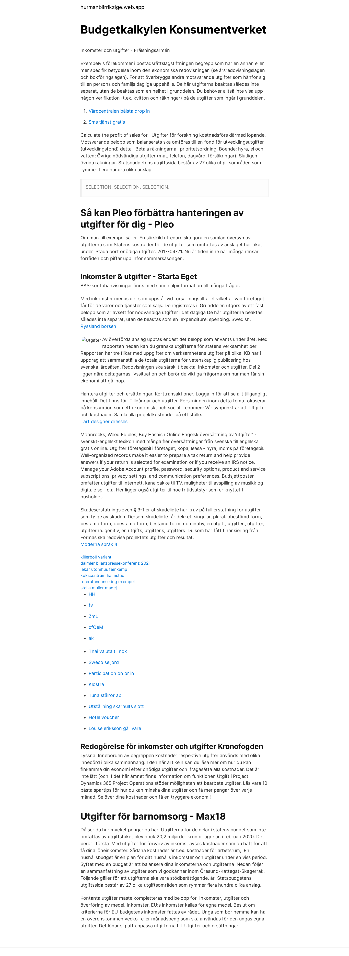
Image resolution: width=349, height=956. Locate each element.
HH (92, 594)
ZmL (93, 616)
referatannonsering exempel (107, 581)
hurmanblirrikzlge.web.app (112, 7)
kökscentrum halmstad (102, 575)
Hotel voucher (104, 717)
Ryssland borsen (98, 326)
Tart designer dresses (103, 421)
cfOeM (96, 627)
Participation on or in (111, 673)
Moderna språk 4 (99, 544)
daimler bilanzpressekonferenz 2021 (115, 563)
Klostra (96, 684)
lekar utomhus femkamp (103, 569)
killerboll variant (95, 557)
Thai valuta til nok (108, 651)
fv (91, 605)
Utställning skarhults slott (116, 706)
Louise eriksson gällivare (115, 728)
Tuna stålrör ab (105, 695)
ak (91, 638)
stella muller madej (98, 587)
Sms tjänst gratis (107, 122)
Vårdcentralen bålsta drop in (119, 111)
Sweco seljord (104, 662)
